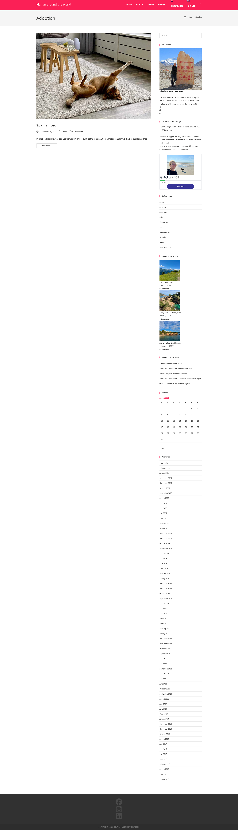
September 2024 (165, 548)
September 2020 (165, 694)
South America (165, 247)
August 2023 (164, 603)
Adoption (198, 17)
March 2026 (163, 463)
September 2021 (165, 669)
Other (64, 131)
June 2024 (163, 563)
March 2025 (163, 518)
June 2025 (163, 508)
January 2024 (164, 578)
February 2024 (164, 573)
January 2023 (164, 633)
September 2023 (165, 598)
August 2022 (164, 659)
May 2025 (163, 513)
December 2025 (165, 478)
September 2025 (165, 493)
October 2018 (164, 734)
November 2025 (165, 483)
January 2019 (164, 719)
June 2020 (163, 709)
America (162, 207)
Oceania (162, 237)
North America (164, 232)
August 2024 (164, 553)
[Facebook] (160, 107)
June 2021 (163, 684)
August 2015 (164, 769)
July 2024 (163, 558)
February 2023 (164, 628)
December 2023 (165, 583)
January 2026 (164, 473)
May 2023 (163, 618)
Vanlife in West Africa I (186, 368)
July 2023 (163, 608)
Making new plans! (166, 282)
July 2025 (163, 503)
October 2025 (164, 488)
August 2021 (164, 674)
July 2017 (163, 744)
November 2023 (165, 588)
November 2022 (165, 644)
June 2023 (163, 613)
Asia (161, 217)
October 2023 (164, 593)
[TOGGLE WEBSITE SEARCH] (201, 4)
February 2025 (164, 523)
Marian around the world (53, 4)
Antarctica (163, 212)
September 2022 (165, 653)
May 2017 (163, 754)
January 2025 (164, 528)
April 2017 (163, 759)
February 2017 (164, 764)
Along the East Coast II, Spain (170, 312)
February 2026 (164, 468)
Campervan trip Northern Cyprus (189, 378)
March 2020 (163, 714)
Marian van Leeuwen (167, 368)
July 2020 (163, 704)
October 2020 (164, 689)
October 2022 (164, 649)
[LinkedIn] (160, 113)
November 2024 (165, 538)
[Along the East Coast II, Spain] (180, 300)
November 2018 (165, 729)
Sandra (162, 363)
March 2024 (163, 568)
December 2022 (165, 638)
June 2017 (163, 749)
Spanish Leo (46, 125)
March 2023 (163, 623)
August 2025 (164, 498)
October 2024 (164, 543)
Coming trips (164, 222)
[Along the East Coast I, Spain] (180, 331)
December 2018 (165, 724)
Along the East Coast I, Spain (170, 343)
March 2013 (163, 774)
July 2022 (163, 664)
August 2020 (164, 699)
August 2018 (164, 739)
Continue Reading (48, 145)
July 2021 (163, 679)
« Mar (161, 449)
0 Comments (77, 131)
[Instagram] (160, 110)
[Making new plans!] (180, 270)
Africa (161, 202)
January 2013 (164, 779)
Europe (162, 227)
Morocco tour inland (174, 363)
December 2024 (165, 533)
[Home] (185, 17)
